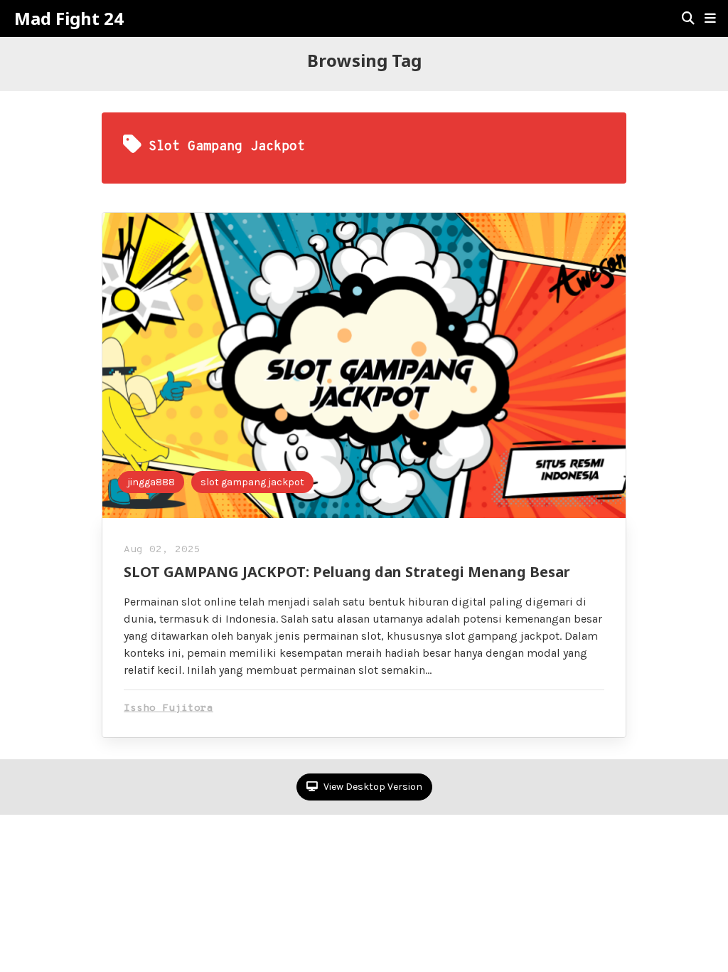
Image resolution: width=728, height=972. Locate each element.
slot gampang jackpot (252, 482)
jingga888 (151, 482)
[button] (710, 18)
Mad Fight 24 (69, 18)
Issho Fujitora (168, 708)
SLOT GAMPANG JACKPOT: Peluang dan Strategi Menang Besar (347, 571)
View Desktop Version (371, 787)
